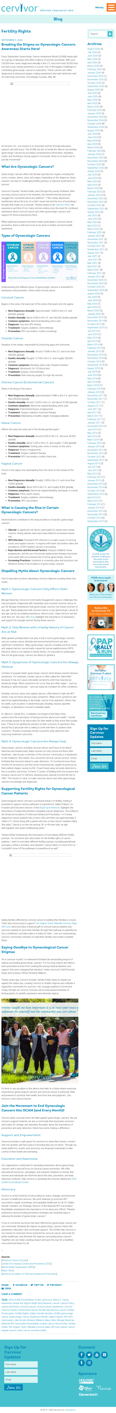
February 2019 (94, 348)
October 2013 (94, 517)
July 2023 (92, 174)
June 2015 (92, 470)
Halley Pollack (56, 1316)
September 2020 (95, 290)
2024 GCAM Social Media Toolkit (24, 1299)
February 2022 (94, 232)
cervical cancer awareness (49, 1306)
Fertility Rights (22, 1313)
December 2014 (95, 484)
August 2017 (93, 405)
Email (8, 1288)
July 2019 (92, 331)
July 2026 (92, 52)
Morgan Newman (65, 1320)
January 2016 (94, 446)
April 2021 (92, 266)
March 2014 (93, 501)
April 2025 (92, 103)
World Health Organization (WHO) (18, 1267)
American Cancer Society (14, 1260)
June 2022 (92, 218)
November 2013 (95, 514)
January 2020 (94, 314)
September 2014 (95, 494)
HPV (66, 1316)
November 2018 (95, 358)
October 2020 (94, 286)
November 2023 (95, 161)
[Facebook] (81, 1355)
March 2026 (93, 66)
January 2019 (94, 351)
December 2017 (95, 395)
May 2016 (92, 433)
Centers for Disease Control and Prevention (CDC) (26, 1263)
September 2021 (95, 249)
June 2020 (92, 300)
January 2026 (94, 72)
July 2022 (92, 215)
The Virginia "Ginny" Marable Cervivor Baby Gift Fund (34, 1327)
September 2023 (95, 168)
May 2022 (92, 222)
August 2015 (93, 463)
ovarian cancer (47, 1323)
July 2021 (92, 256)
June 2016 (92, 429)
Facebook (21, 1285)
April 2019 (92, 341)
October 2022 (94, 205)
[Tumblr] (81, 1362)
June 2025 (92, 96)
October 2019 (94, 324)
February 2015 (94, 477)
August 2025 (93, 89)
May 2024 (92, 140)
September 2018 (95, 365)
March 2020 (93, 310)
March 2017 (93, 416)
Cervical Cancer (12, 297)
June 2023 (92, 178)
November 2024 (95, 120)
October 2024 (94, 123)
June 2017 (92, 409)
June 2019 (92, 334)
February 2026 (94, 69)
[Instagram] (89, 1362)
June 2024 (92, 137)
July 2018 (92, 371)
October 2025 (94, 83)
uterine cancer (68, 1327)
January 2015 (94, 480)
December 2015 (95, 450)
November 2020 (95, 283)
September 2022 (95, 208)
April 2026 (92, 62)
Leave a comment (11, 1294)
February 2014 (94, 504)
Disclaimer (71, 1410)
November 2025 (95, 79)
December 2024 (95, 117)
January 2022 (94, 235)
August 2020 (93, 293)
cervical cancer (28, 1306)
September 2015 (95, 460)
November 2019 (95, 320)
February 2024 (94, 151)
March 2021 (93, 269)
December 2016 (95, 426)
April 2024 (92, 144)
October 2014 (94, 490)
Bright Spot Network (49, 807)
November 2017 (95, 399)
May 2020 (92, 303)
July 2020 (92, 297)
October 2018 (94, 361)
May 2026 (92, 59)
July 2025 (92, 93)
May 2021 (92, 263)
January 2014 (94, 507)
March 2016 (93, 439)
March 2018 (93, 385)
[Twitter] (89, 1355)
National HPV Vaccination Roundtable (20, 1323)
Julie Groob (20, 1320)
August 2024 (93, 130)
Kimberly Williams (35, 1320)
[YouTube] (97, 1355)
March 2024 (93, 147)
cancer (56, 1303)
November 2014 (95, 487)
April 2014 (92, 497)
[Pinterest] (104, 1355)
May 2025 (92, 100)
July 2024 (92, 134)
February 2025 (94, 110)
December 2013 (95, 511)
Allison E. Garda (60, 1299)
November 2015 (95, 453)
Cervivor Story (63, 204)
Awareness (6, 1303)
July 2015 (92, 467)
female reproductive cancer (52, 1310)
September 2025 (95, 86)
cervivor (68, 1306)
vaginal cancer (8, 1330)
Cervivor (20, 7)
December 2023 (95, 157)
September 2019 (95, 327)
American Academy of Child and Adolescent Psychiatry (29, 1274)
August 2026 (93, 49)
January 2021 (94, 276)
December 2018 (95, 354)
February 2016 (94, 443)
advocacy (47, 1299)
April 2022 (92, 225)
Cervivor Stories (9, 1310)
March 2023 (93, 188)
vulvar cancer (23, 1330)
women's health (38, 1330)
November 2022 (95, 201)
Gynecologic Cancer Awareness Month (28, 1316)
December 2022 (95, 198)
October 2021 (94, 246)
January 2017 (94, 422)
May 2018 (92, 378)
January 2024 (94, 154)
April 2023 (92, 184)
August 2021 (93, 252)
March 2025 (93, 106)
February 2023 (94, 191)
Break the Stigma (22, 1303)
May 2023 (92, 181)
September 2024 (95, 127)
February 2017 (94, 419)
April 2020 (92, 307)
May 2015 (92, 473)
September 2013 (95, 521)
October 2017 (94, 402)
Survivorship (61, 1323)
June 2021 (92, 259)
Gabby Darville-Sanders (41, 1313)
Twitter (39, 1285)
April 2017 (92, 412)
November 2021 (95, 242)
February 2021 (94, 273)
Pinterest (56, 1285)
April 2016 (92, 436)
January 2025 (94, 113)
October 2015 (94, 456)
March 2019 (93, 344)
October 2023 (94, 164)
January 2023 (94, 195)
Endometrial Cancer (28, 1310)
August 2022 (93, 212)
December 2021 (95, 239)
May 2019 (92, 337)
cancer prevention (10, 1306)
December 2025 (95, 76)
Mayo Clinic (7, 1270)
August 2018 (93, 368)
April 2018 (92, 382)
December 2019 (95, 317)
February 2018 (94, 388)
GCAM (57, 1313)
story (32, 617)
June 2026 (92, 55)
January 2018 (94, 392)
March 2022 (93, 229)
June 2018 (92, 375)
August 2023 (93, 171)
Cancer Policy (67, 1303)
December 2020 (95, 280)
